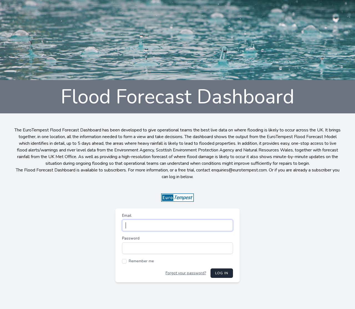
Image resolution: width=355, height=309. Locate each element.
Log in (221, 273)
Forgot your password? (186, 273)
